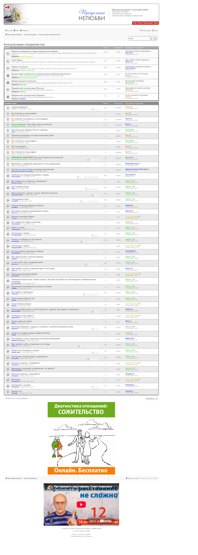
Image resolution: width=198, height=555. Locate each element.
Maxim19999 (15, 311)
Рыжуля (23, 99)
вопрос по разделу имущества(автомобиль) (30, 333)
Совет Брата (16, 60)
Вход (156, 23)
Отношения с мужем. (20, 233)
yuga (13, 132)
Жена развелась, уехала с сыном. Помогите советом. (34, 193)
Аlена (13, 323)
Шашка (14, 300)
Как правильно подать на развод (137, 88)
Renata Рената (16, 183)
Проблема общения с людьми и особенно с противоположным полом (42, 327)
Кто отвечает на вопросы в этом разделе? (29, 119)
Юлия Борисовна (131, 163)
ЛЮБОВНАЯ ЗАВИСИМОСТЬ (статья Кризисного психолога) (37, 157)
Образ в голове (18, 228)
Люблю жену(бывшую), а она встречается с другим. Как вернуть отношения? (45, 309)
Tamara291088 (16, 370)
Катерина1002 (16, 235)
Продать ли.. (16, 391)
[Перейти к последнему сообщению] (132, 107)
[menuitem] (16, 30)
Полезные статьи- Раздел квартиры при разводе (32, 169)
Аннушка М (15, 381)
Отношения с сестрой (20, 385)
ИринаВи (23, 84)
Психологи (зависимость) (28, 77)
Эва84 (13, 335)
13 (97, 347)
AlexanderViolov (17, 195)
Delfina (127, 89)
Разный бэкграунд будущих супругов (27, 206)
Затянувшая (15, 229)
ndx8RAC (14, 207)
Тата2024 (14, 201)
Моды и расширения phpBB (81, 534)
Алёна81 (14, 393)
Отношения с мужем (20, 246)
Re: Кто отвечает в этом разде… (137, 74)
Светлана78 (129, 68)
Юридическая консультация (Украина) (28, 95)
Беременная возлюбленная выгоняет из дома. (31, 287)
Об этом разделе (18, 146)
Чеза (13, 188)
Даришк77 (15, 328)
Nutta (127, 124)
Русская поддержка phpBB (81, 531)
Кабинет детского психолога (23, 81)
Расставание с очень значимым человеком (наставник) (35, 339)
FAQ (134, 23)
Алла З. (128, 61)
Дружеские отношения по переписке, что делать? (33, 368)
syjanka (14, 258)
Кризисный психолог (19, 159)
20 (91, 177)
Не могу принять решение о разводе (27, 251)
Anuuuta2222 (16, 283)
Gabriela (128, 205)
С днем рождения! (19, 107)
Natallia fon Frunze (18, 340)
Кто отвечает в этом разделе (23, 113)
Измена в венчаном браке (22, 217)
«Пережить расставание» (122, 14)
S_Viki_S (14, 218)
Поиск (140, 23)
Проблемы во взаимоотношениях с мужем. (30, 175)
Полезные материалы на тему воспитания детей (32, 135)
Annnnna (14, 264)
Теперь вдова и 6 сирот (21, 321)
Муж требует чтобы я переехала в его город (30, 344)
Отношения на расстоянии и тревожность (29, 357)
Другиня (128, 157)
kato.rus (128, 53)
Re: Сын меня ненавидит (134, 81)
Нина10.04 (15, 276)
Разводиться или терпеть (22, 316)
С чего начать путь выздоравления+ (27, 262)
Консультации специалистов (24, 44)
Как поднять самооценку (22, 292)
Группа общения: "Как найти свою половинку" (31, 124)
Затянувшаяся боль (20, 199)
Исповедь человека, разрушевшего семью (29, 211)
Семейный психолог (19, 126)
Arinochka (15, 358)
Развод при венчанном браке (24, 274)
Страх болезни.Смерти (21, 304)
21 (94, 177)
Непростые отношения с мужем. (25, 350)
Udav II (127, 118)
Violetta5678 (15, 253)
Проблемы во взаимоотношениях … (138, 66)
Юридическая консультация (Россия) (27, 88)
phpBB (77, 528)
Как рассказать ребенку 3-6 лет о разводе (29, 130)
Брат (127, 75)
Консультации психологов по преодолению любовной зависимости (41, 74)
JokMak (14, 288)
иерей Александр (26, 56)
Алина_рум (15, 352)
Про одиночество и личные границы (27, 257)
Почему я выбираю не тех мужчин (26, 239)
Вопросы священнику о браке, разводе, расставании (34, 51)
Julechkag (15, 241)
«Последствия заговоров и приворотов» (127, 16)
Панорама (15, 387)
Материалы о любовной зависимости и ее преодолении (35, 164)
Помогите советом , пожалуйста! (25, 363)
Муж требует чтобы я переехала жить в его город (32, 268)
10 (97, 202)
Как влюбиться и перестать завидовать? (29, 181)
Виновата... (16, 379)
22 (97, 177)
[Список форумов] (18, 14)
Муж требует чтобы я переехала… (137, 60)
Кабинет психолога (19, 67)
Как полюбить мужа (20, 187)
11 (91, 347)
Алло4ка (14, 294)
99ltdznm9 (129, 338)
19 (88, 177)
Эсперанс (15, 365)
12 (94, 347)
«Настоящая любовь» (120, 12)
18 (85, 177)
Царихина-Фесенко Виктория (22, 171)
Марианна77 (15, 317)
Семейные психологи (27, 70)
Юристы (22, 91)
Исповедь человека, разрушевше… (138, 51)
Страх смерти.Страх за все (22, 298)
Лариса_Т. (129, 181)
